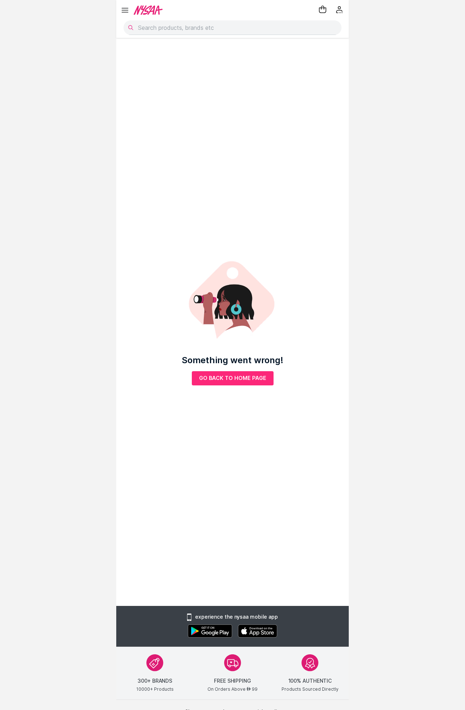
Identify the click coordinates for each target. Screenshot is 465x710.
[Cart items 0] (322, 10)
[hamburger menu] (125, 10)
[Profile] (340, 10)
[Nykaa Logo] (148, 10)
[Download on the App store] (257, 631)
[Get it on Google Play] (210, 631)
